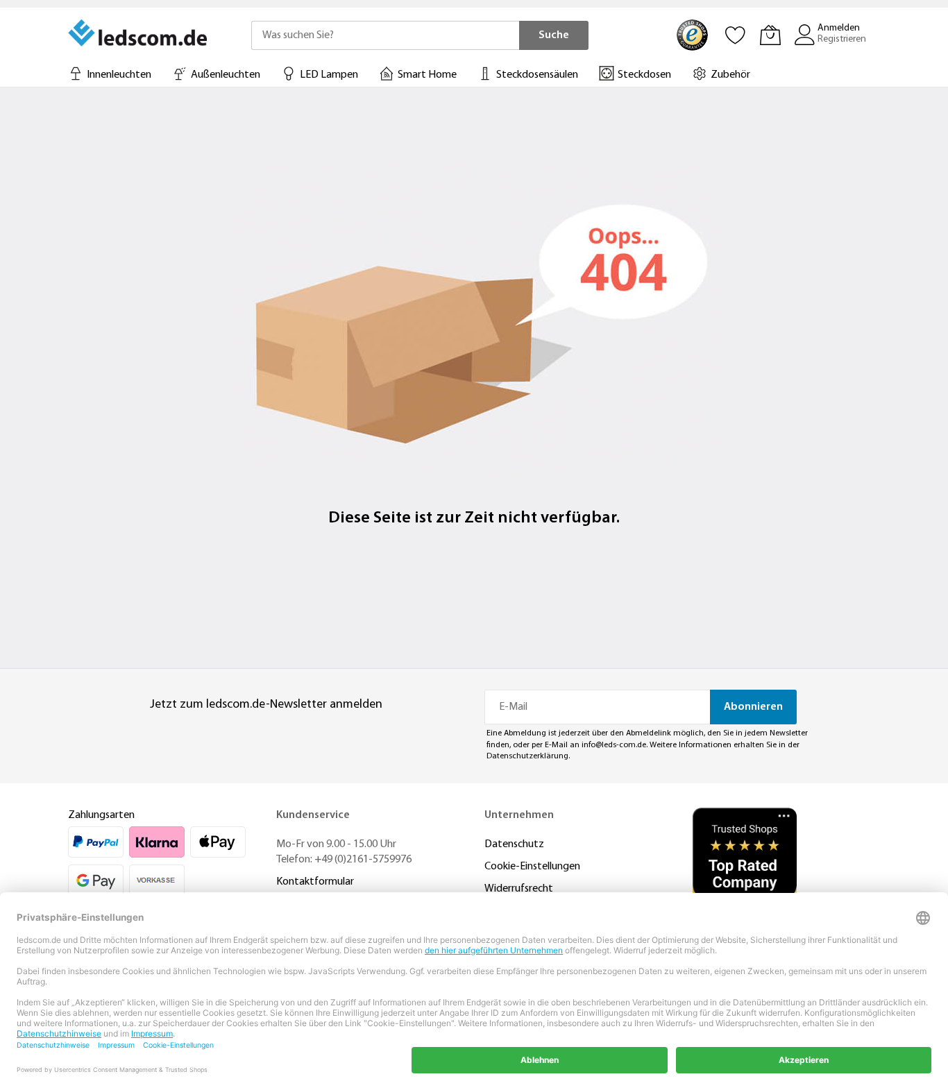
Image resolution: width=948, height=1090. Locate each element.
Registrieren (842, 39)
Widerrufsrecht (518, 888)
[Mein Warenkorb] (770, 34)
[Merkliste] (735, 34)
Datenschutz (514, 844)
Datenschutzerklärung (527, 756)
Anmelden (839, 28)
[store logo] (139, 32)
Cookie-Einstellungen (532, 866)
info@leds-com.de (614, 745)
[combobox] (385, 35)
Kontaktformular (315, 881)
